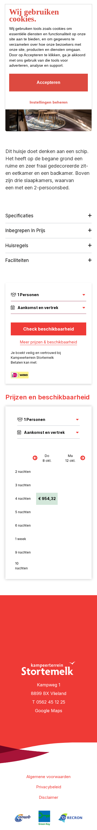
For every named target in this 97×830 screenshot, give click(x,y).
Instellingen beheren (49, 102)
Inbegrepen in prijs (25, 230)
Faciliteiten (17, 260)
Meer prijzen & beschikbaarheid (48, 342)
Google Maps (48, 710)
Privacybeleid (48, 786)
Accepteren (48, 82)
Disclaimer (48, 797)
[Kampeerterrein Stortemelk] (48, 668)
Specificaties (19, 215)
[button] (30, 133)
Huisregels (16, 245)
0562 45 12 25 (50, 702)
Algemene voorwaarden (48, 776)
